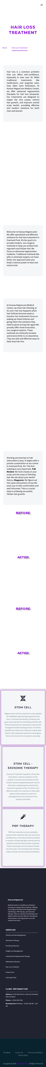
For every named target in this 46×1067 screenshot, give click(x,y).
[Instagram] (24, 1045)
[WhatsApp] (30, 1045)
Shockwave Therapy (12, 940)
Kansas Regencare (15, 900)
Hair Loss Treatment (12, 967)
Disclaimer (6, 1052)
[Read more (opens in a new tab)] (23, 718)
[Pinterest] (27, 1045)
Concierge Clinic (11, 977)
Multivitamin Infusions (13, 962)
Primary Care (10, 972)
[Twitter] (21, 1045)
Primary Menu (42, 5)
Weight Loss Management (14, 951)
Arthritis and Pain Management (16, 935)
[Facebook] (16, 1045)
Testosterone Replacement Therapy (18, 956)
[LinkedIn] (19, 1045)
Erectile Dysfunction (12, 946)
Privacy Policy (23, 1055)
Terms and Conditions (35, 1052)
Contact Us (19, 1052)
